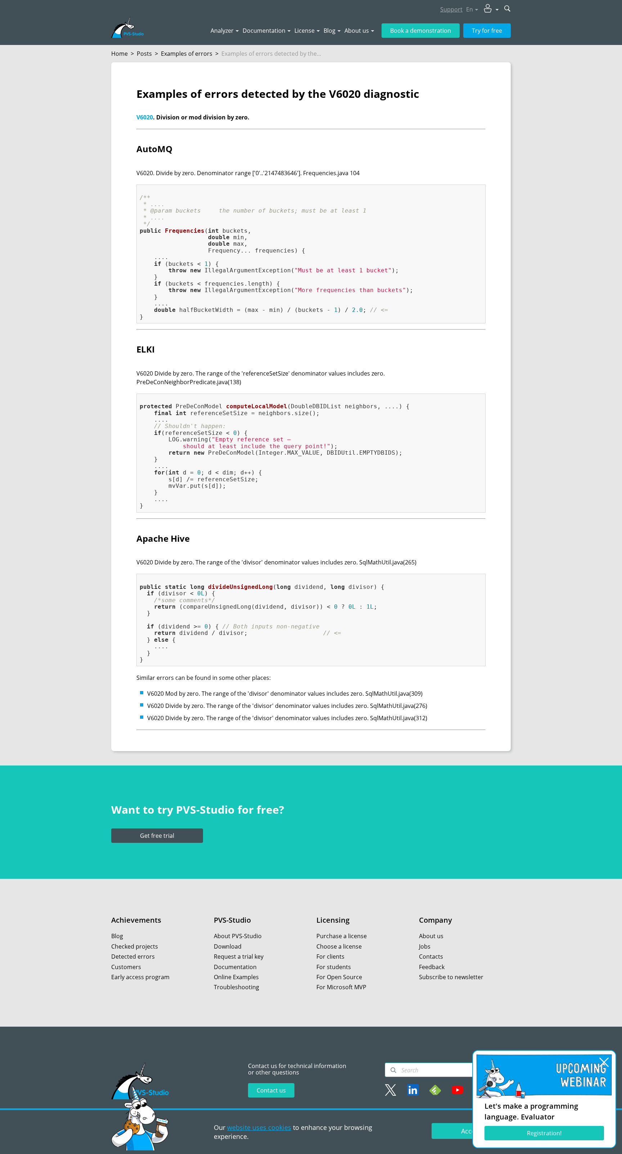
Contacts (431, 956)
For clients (330, 956)
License (304, 31)
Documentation (264, 31)
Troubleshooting (236, 987)
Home (119, 54)
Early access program (140, 977)
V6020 (144, 117)
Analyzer (222, 31)
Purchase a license (341, 936)
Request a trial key (238, 956)
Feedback (432, 967)
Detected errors (133, 956)
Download (228, 946)
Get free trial (157, 836)
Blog (329, 31)
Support (451, 9)
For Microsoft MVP (341, 987)
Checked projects (134, 946)
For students (333, 967)
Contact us (271, 1090)
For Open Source (339, 977)
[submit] (507, 9)
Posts (144, 54)
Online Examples (236, 977)
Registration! (544, 1133)
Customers (126, 967)
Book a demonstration (420, 31)
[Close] (604, 1062)
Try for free (487, 31)
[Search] (393, 1070)
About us (356, 31)
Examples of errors (186, 54)
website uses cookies (259, 1127)
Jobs (425, 946)
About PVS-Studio (238, 936)
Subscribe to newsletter (451, 977)
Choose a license (339, 946)
